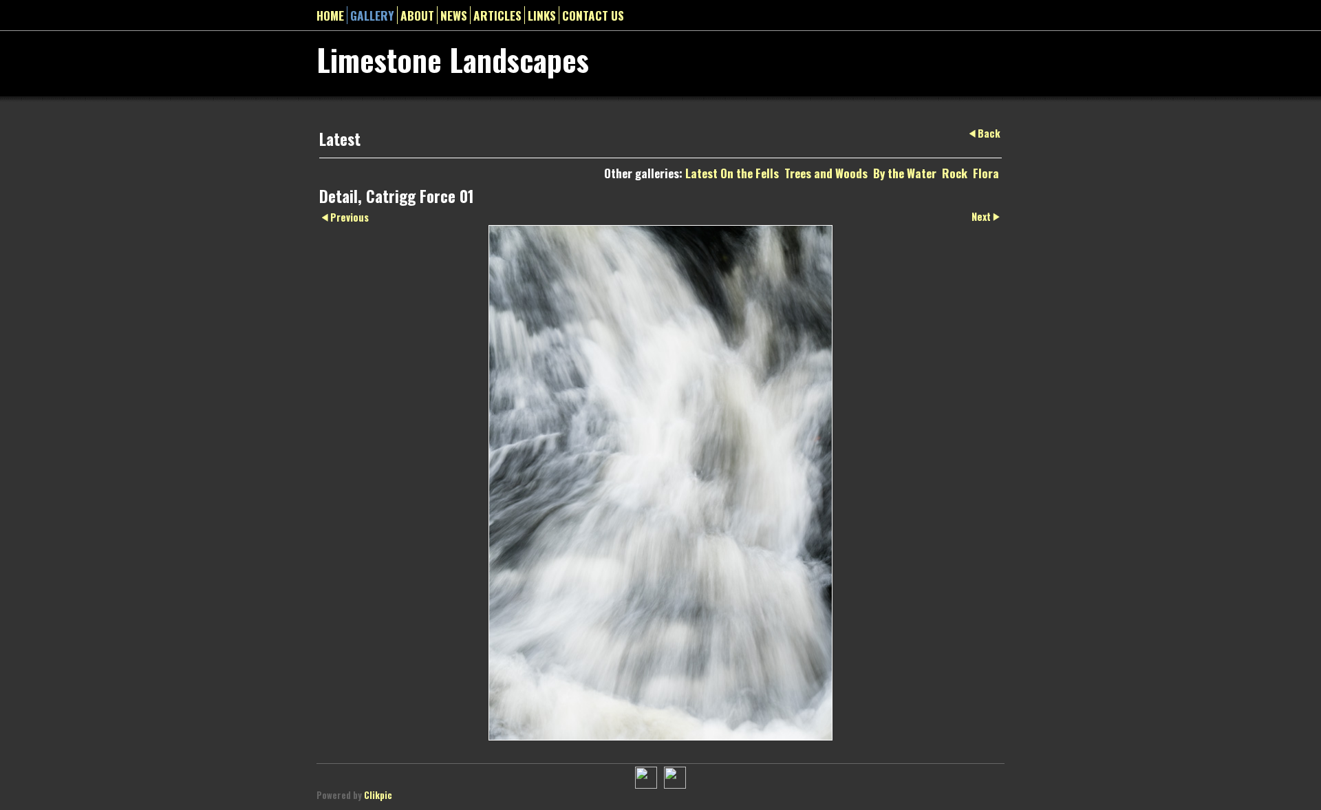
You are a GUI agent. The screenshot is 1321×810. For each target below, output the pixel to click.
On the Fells (749, 173)
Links (542, 15)
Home (330, 15)
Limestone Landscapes (452, 59)
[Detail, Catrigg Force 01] (660, 482)
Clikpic (378, 795)
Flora (986, 173)
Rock (954, 173)
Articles (497, 15)
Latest (701, 173)
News (453, 15)
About (417, 15)
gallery (372, 15)
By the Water (904, 173)
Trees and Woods (826, 173)
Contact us (593, 15)
